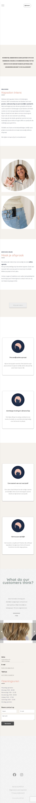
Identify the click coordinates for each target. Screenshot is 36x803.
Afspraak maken (18, 305)
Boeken (28, 5)
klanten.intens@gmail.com (7, 668)
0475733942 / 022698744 (7, 675)
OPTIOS (21, 798)
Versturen (8, 723)
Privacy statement (18, 793)
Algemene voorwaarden (18, 790)
